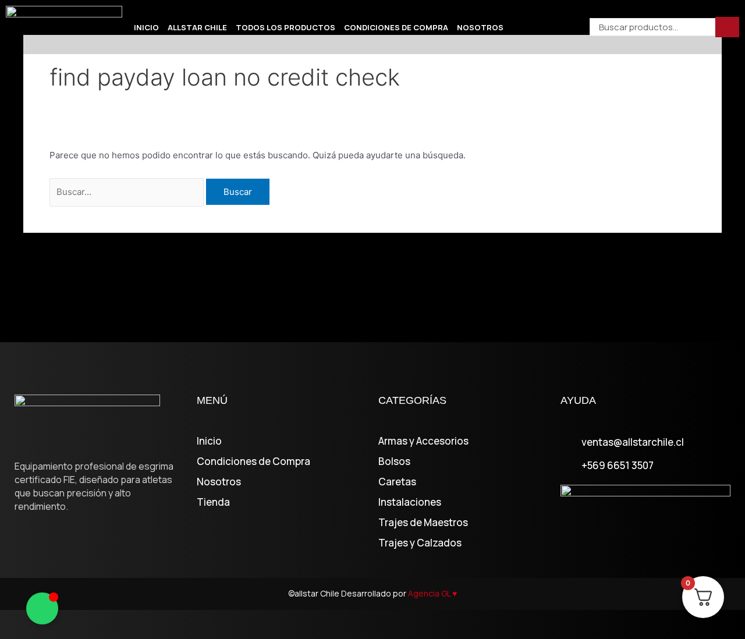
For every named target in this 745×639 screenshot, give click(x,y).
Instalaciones (409, 502)
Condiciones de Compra (396, 27)
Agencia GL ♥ (432, 593)
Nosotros (480, 27)
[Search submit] (727, 27)
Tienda (213, 502)
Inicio (146, 27)
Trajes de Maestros (423, 522)
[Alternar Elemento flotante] (42, 608)
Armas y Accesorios (423, 441)
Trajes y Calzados (420, 543)
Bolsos (394, 461)
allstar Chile (197, 27)
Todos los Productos (285, 27)
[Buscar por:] (127, 191)
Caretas (397, 482)
